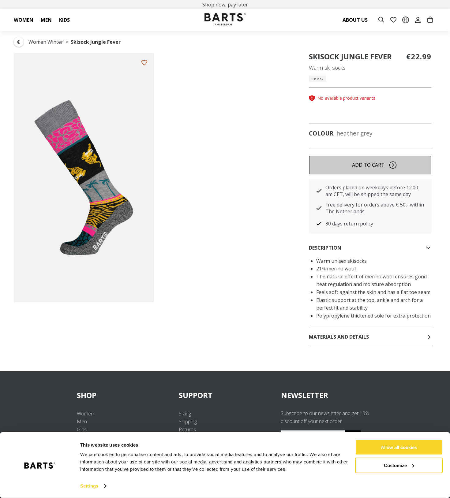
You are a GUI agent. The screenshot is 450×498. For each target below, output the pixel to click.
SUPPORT (195, 395)
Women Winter (45, 42)
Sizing (185, 413)
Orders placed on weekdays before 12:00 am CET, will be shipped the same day (371, 191)
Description (325, 247)
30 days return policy (349, 223)
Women (85, 413)
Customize (395, 465)
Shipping (188, 421)
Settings (89, 486)
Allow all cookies (399, 447)
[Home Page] (225, 20)
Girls (82, 429)
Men (82, 421)
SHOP (86, 395)
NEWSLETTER (304, 395)
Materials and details (339, 336)
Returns (187, 429)
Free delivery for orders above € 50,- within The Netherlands (374, 208)
